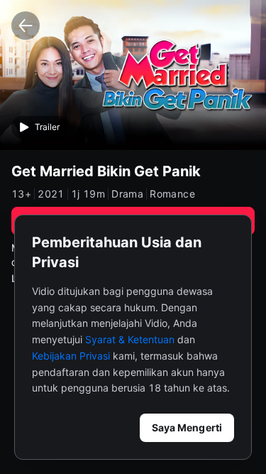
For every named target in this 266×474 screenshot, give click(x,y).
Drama (127, 194)
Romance (172, 194)
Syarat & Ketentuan (129, 339)
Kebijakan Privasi (71, 356)
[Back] (25, 25)
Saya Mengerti (187, 427)
